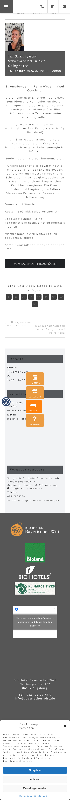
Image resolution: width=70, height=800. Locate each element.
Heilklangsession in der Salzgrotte (19, 323)
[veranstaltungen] (35, 378)
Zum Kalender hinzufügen (35, 264)
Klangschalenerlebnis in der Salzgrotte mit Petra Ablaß (50, 329)
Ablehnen (35, 779)
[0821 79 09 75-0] (42, 6)
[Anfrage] (64, 6)
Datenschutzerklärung (33, 796)
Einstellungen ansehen (35, 788)
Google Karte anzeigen (26, 488)
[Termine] (53, 6)
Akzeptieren (35, 770)
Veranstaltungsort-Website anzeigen (33, 500)
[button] (65, 726)
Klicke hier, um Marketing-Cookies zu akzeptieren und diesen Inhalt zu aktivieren (35, 622)
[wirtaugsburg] (35, 406)
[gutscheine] (35, 392)
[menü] (6, 6)
